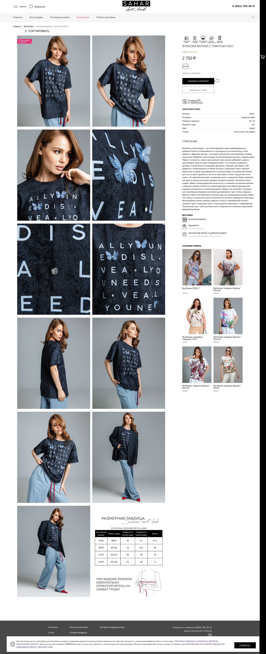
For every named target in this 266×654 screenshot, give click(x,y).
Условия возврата (78, 632)
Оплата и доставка (105, 17)
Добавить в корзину (198, 81)
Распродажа (83, 17)
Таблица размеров (191, 72)
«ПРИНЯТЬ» (245, 645)
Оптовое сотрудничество (112, 627)
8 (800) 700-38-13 (243, 6)
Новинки (17, 17)
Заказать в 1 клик (198, 89)
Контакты (53, 627)
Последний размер (60, 17)
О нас (51, 632)
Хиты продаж (36, 17)
